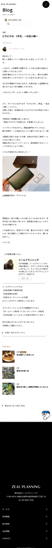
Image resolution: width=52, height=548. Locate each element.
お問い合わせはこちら (15, 332)
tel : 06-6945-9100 (26, 500)
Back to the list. (15, 405)
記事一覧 (24, 278)
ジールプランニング (17, 48)
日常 (4, 32)
